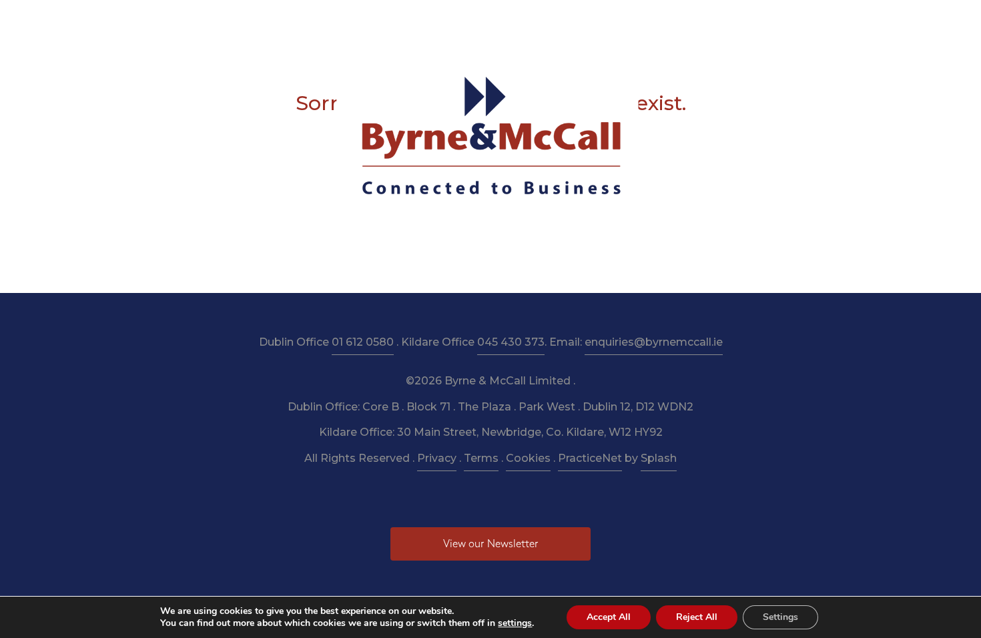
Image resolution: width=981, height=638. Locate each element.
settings (515, 623)
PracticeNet (590, 458)
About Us (321, 21)
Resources (444, 21)
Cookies (528, 458)
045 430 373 (511, 342)
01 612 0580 (363, 342)
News (624, 21)
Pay (665, 21)
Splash (659, 458)
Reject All (696, 617)
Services (381, 21)
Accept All (609, 617)
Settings (780, 617)
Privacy (436, 458)
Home (265, 21)
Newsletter (513, 21)
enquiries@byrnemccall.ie (654, 342)
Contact (712, 21)
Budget (575, 21)
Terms (481, 458)
